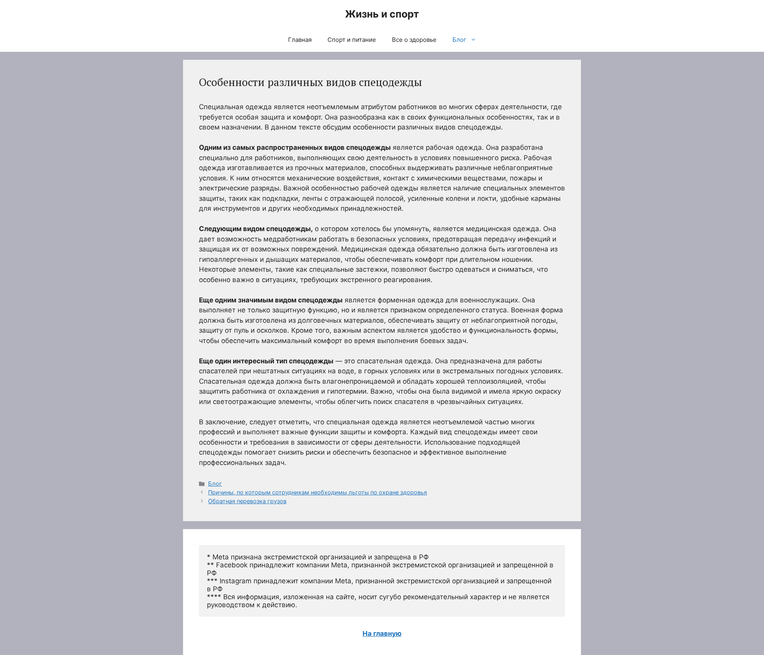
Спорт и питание (351, 39)
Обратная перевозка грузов (247, 501)
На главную (382, 633)
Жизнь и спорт (382, 14)
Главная (300, 39)
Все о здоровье (414, 39)
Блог (459, 39)
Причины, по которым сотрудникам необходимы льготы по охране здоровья (317, 492)
